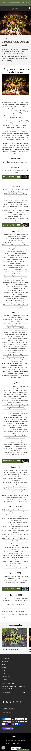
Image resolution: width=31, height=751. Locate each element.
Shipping (4, 679)
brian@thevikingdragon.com (17, 740)
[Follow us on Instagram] (10, 702)
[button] (23, 750)
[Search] (5, 8)
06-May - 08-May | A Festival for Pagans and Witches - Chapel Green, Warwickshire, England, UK (15, 245)
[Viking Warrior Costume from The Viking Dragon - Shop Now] (15, 460)
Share (3, 617)
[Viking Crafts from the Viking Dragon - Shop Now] (15, 224)
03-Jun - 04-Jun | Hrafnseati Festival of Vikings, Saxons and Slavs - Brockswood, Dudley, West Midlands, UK (15, 334)
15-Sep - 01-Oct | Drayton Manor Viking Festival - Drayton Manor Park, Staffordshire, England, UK (15, 557)
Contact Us (5, 661)
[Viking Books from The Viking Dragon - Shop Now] (15, 588)
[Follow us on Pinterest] (13, 702)
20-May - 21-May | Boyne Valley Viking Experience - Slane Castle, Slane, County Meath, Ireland (15, 272)
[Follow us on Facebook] (3, 702)
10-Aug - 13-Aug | (8, 482)
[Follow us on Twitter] (7, 702)
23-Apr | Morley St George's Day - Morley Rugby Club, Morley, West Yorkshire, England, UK (15, 206)
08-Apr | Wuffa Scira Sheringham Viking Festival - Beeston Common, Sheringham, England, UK (15, 196)
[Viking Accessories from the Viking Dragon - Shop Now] (15, 176)
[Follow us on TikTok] (20, 702)
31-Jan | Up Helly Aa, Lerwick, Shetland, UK (15, 162)
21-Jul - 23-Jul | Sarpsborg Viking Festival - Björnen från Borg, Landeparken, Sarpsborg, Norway (15, 432)
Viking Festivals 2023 (21, 614)
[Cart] (28, 8)
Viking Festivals (6, 38)
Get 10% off (15, 748)
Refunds (4, 667)
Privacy (4, 670)
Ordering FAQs (6, 676)
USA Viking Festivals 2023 (10, 649)
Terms (3, 673)
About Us (4, 664)
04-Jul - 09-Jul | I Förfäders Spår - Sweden (15, 390)
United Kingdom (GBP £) (9, 708)
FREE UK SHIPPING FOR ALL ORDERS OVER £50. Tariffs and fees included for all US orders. (16, 3)
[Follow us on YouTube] (17, 702)
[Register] (24, 692)
